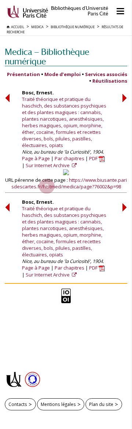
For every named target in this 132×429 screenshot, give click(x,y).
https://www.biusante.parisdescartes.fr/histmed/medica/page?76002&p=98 (69, 183)
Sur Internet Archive (48, 165)
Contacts (17, 404)
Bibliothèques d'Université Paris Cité (79, 10)
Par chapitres (69, 158)
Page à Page (36, 158)
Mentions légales (58, 404)
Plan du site (101, 404)
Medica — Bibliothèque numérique (47, 56)
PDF (94, 158)
